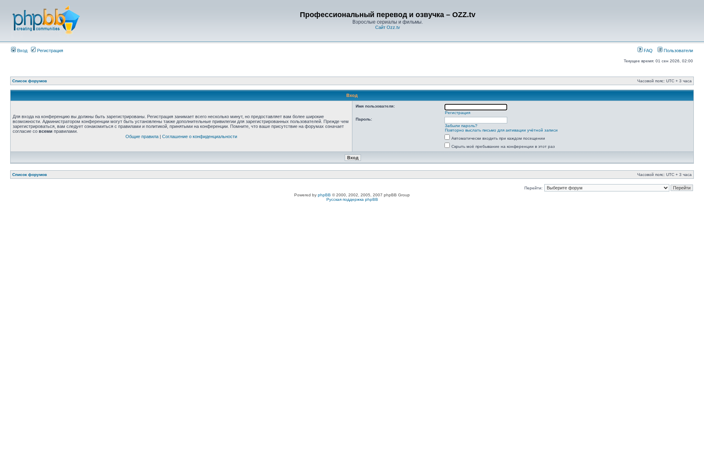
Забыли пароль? (461, 125)
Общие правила (141, 136)
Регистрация (49, 50)
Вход (21, 50)
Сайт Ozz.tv (387, 27)
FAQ (647, 50)
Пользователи (677, 50)
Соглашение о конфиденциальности (199, 136)
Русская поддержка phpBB (352, 199)
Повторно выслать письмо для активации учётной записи (501, 130)
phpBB (324, 195)
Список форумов (29, 81)
